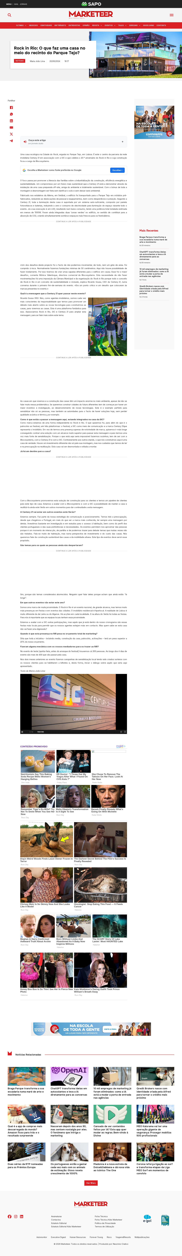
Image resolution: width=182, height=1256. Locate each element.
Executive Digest (58, 1237)
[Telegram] (11, 141)
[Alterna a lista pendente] (25, 25)
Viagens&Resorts (123, 1237)
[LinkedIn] (11, 121)
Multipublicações (142, 1237)
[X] (11, 134)
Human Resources (78, 1237)
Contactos (56, 1219)
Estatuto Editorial (58, 1223)
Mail (16, 4)
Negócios (33, 25)
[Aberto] (171, 15)
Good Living (148, 25)
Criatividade (46, 25)
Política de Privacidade (105, 1223)
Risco (109, 1237)
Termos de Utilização (104, 1226)
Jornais (23, 4)
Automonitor (42, 1237)
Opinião (86, 25)
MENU (8, 4)
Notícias (20, 61)
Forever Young (96, 1237)
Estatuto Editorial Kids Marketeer (66, 1226)
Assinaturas (56, 1216)
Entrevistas (74, 25)
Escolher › (117, 170)
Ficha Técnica (101, 1216)
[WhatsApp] (11, 114)
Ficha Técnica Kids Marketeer (108, 1219)
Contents (161, 25)
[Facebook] (11, 107)
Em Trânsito (60, 25)
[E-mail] (11, 127)
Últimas (19, 25)
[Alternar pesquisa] (9, 15)
